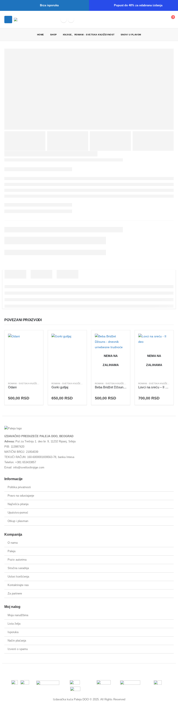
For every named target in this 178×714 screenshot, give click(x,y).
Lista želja (14, 623)
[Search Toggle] (150, 19)
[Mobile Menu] (8, 19)
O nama (13, 542)
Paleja (11, 551)
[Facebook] (64, 19)
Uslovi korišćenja (18, 576)
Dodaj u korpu (32, 341)
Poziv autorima (17, 559)
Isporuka (13, 632)
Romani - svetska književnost (26, 383)
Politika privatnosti (19, 487)
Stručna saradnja (18, 568)
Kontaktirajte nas (18, 585)
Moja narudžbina (18, 615)
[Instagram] (71, 19)
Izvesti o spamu (18, 649)
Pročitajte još (119, 341)
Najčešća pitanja (18, 504)
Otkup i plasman (18, 521)
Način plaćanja (17, 640)
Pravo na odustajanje (21, 495)
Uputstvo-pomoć (18, 512)
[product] (24, 356)
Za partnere (15, 593)
